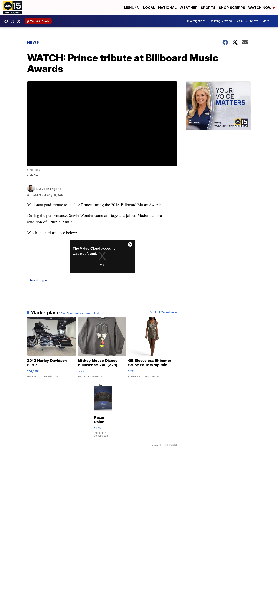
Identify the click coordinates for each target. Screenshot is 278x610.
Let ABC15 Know (247, 21)
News (33, 42)
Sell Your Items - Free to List (80, 313)
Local (149, 7)
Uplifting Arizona (221, 21)
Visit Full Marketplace (163, 312)
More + (267, 21)
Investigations (196, 21)
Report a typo (38, 280)
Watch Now (260, 7)
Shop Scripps (232, 7)
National (167, 7)
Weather (189, 7)
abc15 (7, 21)
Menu (129, 7)
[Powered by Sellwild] (170, 445)
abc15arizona (13, 21)
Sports (208, 7)
